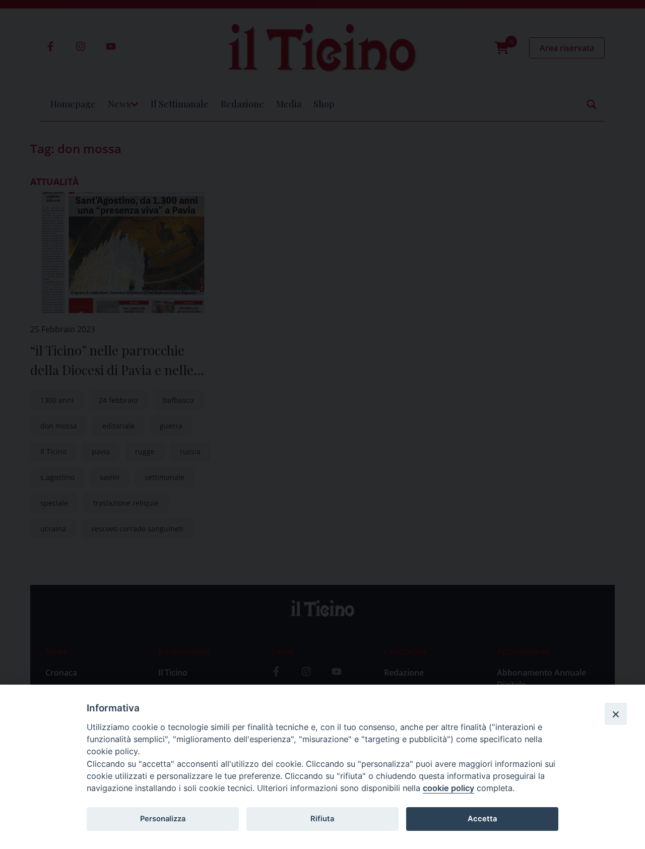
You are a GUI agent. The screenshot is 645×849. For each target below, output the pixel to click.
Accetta (482, 818)
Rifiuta (322, 818)
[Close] (616, 714)
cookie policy (448, 788)
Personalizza (162, 818)
